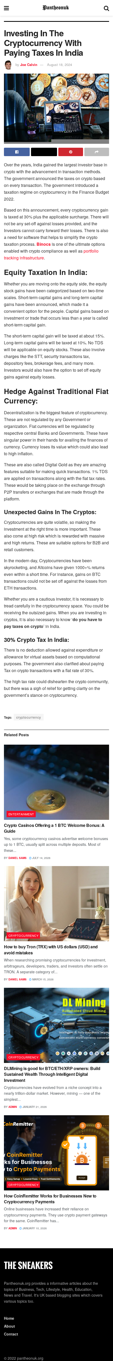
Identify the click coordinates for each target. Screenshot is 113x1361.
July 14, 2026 (41, 858)
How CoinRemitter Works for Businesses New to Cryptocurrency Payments (50, 1199)
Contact (11, 1334)
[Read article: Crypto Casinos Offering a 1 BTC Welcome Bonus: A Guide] (56, 782)
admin (12, 1107)
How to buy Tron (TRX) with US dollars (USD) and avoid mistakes (51, 949)
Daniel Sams (17, 858)
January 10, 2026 (34, 1228)
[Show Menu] (6, 8)
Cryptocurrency (23, 935)
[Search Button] (106, 8)
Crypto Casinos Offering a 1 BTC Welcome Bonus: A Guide (54, 828)
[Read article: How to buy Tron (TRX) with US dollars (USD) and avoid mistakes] (56, 903)
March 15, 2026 (43, 979)
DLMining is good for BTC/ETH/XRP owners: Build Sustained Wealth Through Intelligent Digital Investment (52, 1074)
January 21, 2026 (34, 1107)
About (9, 1326)
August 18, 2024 (59, 64)
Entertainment (21, 814)
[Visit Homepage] (56, 8)
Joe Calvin (28, 64)
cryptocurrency (28, 717)
